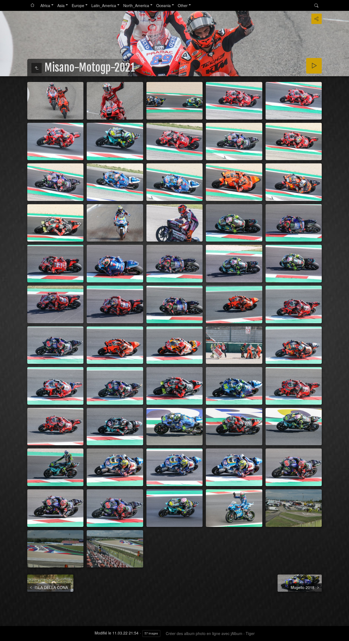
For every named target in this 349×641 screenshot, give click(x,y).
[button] (6, 634)
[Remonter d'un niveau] (36, 68)
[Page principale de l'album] (32, 5)
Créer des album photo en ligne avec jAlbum (204, 633)
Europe (78, 5)
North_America (136, 5)
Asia (61, 5)
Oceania (163, 5)
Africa (45, 5)
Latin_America (103, 5)
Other (183, 5)
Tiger (250, 633)
